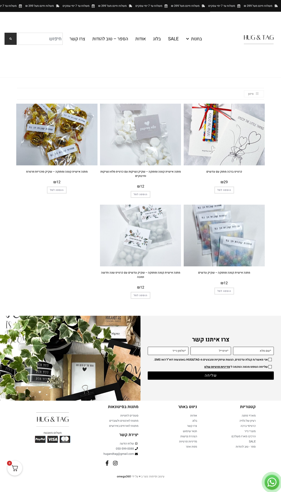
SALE (173, 39)
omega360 (124, 476)
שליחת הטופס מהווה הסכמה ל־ (236, 367)
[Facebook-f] (107, 463)
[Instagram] (115, 463)
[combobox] (40, 39)
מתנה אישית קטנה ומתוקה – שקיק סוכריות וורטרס (57, 171)
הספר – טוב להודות (110, 39)
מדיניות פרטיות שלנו (217, 367)
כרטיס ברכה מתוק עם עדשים (224, 171)
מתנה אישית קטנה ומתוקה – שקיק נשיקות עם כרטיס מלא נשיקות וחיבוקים (140, 173)
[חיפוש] (11, 39)
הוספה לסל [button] (224, 190)
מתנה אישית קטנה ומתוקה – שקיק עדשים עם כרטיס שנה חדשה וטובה (140, 274)
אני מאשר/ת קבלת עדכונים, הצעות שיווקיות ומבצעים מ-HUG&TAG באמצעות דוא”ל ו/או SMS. (211, 359)
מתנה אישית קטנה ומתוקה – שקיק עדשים (224, 272)
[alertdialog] (140, 6)
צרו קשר (77, 39)
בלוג (157, 39)
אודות (140, 39)
